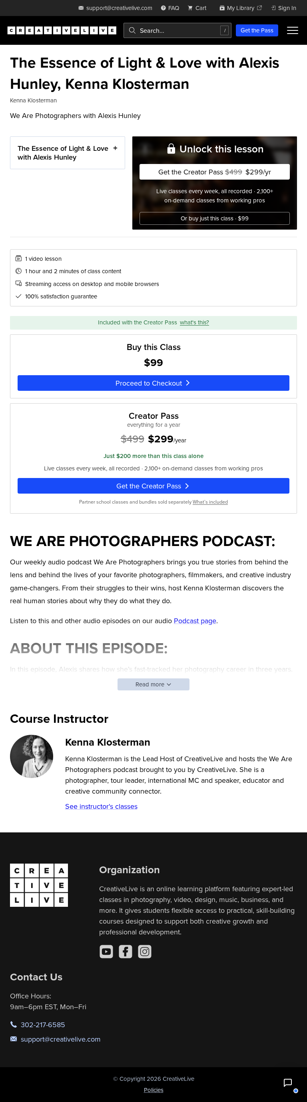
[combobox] (177, 30)
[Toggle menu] (292, 30)
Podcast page (195, 621)
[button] (288, 1083)
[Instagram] (145, 951)
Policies (153, 1090)
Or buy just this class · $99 (215, 218)
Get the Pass (257, 30)
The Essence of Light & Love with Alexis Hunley (63, 152)
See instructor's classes (101, 806)
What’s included (210, 501)
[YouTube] (106, 951)
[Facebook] (125, 951)
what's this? (194, 322)
